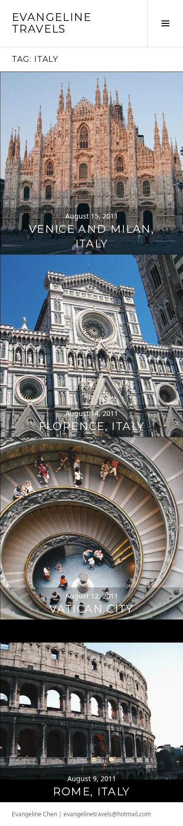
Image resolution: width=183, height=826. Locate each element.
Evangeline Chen (34, 814)
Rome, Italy (91, 791)
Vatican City (91, 609)
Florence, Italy (92, 426)
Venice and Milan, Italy (91, 236)
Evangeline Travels (52, 23)
